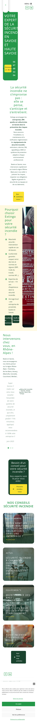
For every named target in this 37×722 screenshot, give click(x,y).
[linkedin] (31, 7)
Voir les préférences (18, 715)
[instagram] (27, 7)
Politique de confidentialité (17, 719)
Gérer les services (18, 698)
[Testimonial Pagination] (8, 448)
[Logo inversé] (5, 5)
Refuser (18, 709)
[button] (34, 684)
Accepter (18, 704)
